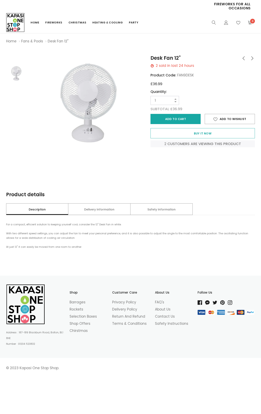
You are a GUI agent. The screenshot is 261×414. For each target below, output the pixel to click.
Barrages (77, 302)
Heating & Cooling (107, 22)
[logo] (15, 22)
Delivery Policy (124, 309)
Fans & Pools (32, 41)
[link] (214, 22)
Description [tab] (37, 209)
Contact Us (165, 316)
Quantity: (158, 91)
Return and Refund (128, 316)
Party (133, 22)
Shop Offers (80, 323)
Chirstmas (79, 330)
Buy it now (202, 133)
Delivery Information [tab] (99, 209)
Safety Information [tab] (161, 209)
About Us (162, 309)
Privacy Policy (124, 302)
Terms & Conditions (129, 323)
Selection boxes (83, 316)
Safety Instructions (171, 323)
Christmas (77, 22)
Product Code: (163, 75)
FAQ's (159, 302)
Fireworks (53, 22)
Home (35, 22)
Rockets (76, 309)
